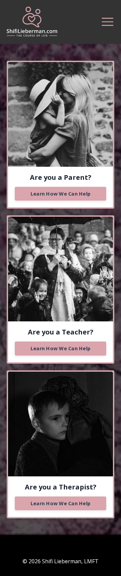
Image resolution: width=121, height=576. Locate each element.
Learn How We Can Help (60, 194)
